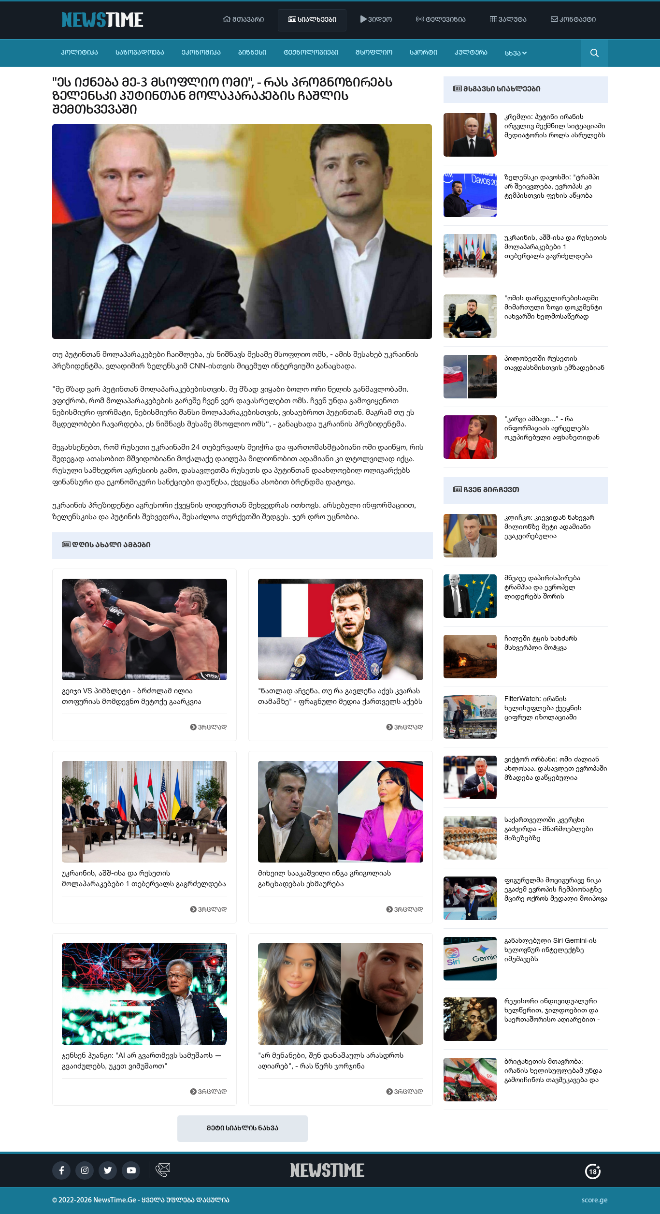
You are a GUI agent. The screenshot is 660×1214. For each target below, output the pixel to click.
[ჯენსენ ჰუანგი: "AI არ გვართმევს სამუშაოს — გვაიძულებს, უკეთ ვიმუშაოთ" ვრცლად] (144, 1042)
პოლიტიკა (79, 53)
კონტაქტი (577, 20)
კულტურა (471, 53)
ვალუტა (512, 20)
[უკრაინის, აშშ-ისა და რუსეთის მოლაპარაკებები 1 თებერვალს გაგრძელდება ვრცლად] (144, 860)
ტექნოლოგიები (311, 53)
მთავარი (247, 20)
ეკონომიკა (201, 53)
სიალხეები (316, 20)
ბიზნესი (252, 53)
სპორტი (423, 53)
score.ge (595, 1200)
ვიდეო (379, 20)
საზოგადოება (139, 53)
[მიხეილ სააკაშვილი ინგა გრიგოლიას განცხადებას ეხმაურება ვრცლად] (340, 860)
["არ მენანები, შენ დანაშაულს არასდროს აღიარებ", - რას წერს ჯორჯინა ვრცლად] (340, 1042)
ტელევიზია (445, 20)
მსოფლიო (374, 53)
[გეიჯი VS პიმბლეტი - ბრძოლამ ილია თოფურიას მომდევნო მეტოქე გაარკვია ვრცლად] (144, 678)
